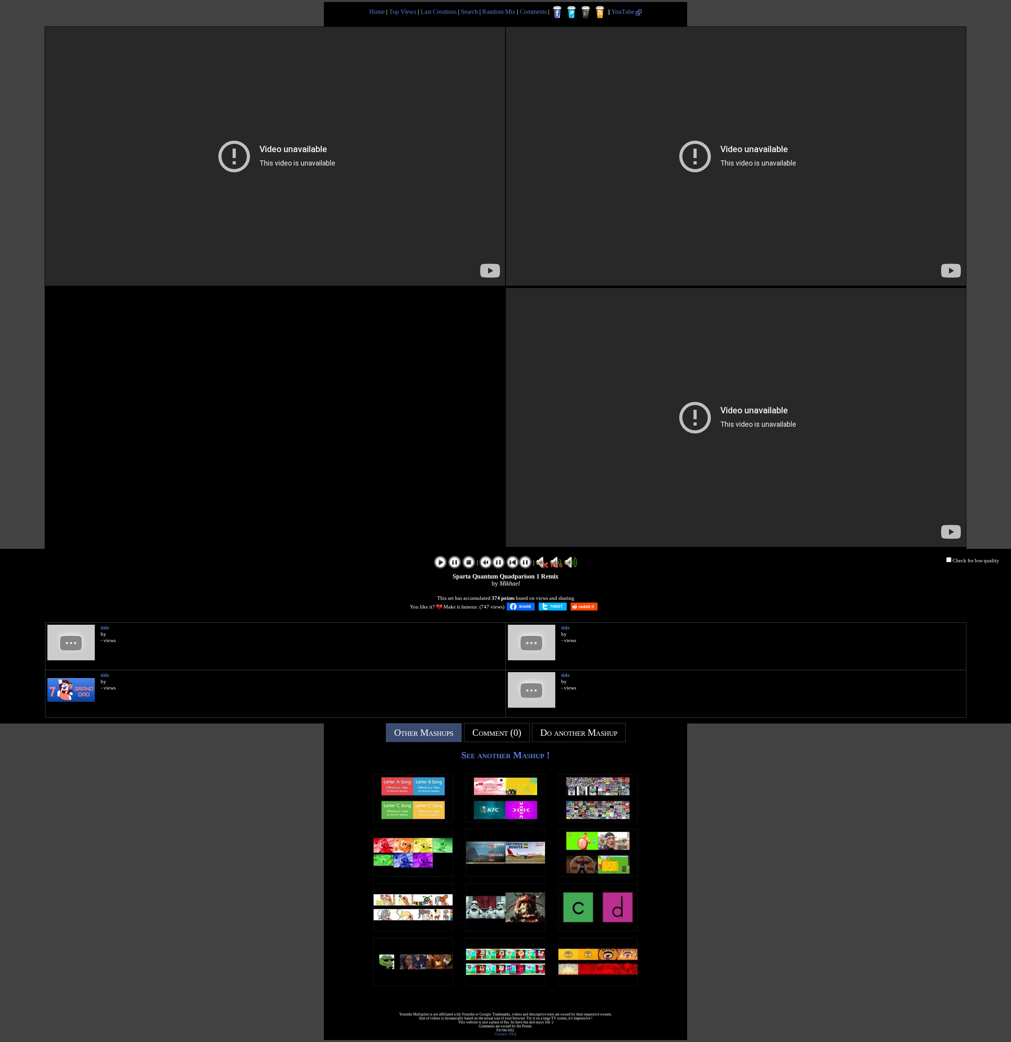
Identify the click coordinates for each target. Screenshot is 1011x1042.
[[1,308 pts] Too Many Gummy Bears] (598, 820)
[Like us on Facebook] (557, 12)
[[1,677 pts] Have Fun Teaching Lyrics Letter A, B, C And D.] (413, 820)
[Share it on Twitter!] (553, 607)
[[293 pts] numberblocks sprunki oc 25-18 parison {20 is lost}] (505, 983)
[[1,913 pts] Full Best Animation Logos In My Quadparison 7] (505, 820)
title (105, 628)
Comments (533, 11)
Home (377, 11)
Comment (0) (496, 732)
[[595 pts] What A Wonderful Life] (413, 983)
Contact (501, 1034)
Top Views (402, 11)
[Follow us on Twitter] (571, 12)
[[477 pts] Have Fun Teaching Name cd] (598, 929)
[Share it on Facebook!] (521, 607)
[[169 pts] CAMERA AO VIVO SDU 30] (505, 874)
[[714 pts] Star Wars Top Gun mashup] (505, 929)
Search (469, 11)
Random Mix (498, 11)
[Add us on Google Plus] (585, 12)
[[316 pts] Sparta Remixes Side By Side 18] (598, 874)
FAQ (513, 1034)
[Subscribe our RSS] (600, 12)
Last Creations (439, 11)
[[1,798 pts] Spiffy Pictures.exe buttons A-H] (598, 983)
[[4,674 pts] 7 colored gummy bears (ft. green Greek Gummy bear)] (413, 874)
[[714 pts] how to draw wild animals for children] (413, 929)
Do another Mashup (578, 732)
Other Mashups (423, 732)
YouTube (623, 11)
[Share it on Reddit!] (584, 607)
